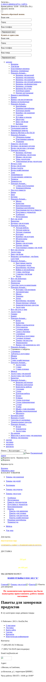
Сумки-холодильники (25, 186)
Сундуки (19, 115)
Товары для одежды (14, 489)
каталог (9, 62)
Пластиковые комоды (25, 139)
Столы (18, 391)
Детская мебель (22, 228)
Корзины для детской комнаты (28, 82)
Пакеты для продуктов (18, 515)
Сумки (18, 367)
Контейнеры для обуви (25, 267)
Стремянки (20, 334)
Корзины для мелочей (25, 75)
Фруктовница (13, 500)
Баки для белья (22, 122)
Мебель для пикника (19, 438)
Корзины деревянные (20, 71)
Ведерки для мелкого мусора (23, 146)
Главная (4, 584)
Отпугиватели (22, 327)
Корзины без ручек (24, 88)
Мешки (14, 356)
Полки (18, 396)
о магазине (7, 4)
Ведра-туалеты (17, 168)
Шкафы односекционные (26, 411)
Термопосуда (16, 181)
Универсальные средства (21, 422)
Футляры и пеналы (24, 117)
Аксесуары (20, 307)
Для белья (15, 66)
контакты (10, 446)
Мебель (14, 371)
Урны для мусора (23, 159)
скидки (9, 440)
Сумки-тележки (22, 369)
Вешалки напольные (24, 385)
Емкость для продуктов (17, 502)
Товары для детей (13, 481)
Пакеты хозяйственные (19, 518)
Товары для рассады (24, 340)
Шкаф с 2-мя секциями (25, 409)
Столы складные (23, 400)
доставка (9, 442)
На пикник (15, 433)
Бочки (18, 320)
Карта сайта (11, 630)
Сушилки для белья (24, 274)
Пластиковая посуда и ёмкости (28, 210)
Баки (13, 194)
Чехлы (18, 276)
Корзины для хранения (25, 80)
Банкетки (15, 378)
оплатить (9, 444)
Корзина (4, 468)
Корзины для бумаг (24, 153)
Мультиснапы (21, 239)
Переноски (15, 283)
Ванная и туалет (17, 418)
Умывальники (21, 343)
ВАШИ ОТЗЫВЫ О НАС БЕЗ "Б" (23, 578)
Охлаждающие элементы (21, 177)
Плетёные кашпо (23, 91)
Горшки (14, 314)
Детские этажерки (23, 232)
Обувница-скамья (23, 137)
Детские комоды (22, 230)
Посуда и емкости (18, 190)
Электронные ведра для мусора (29, 161)
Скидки (9, 632)
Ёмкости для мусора (19, 144)
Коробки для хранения (25, 113)
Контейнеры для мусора (26, 155)
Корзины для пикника (25, 77)
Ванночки (15, 221)
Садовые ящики (22, 329)
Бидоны (14, 197)
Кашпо (14, 316)
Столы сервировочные (25, 402)
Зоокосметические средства (27, 305)
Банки (13, 192)
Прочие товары (22, 245)
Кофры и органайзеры (25, 270)
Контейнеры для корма (25, 301)
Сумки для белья (23, 272)
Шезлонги (20, 413)
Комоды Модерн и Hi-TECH (23, 133)
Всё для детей (16, 219)
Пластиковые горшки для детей (29, 248)
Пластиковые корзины (20, 69)
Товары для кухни (13, 494)
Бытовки (19, 124)
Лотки (18, 298)
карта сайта (20, 4)
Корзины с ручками (24, 86)
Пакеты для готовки (17, 513)
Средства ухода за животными (23, 285)
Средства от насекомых (20, 420)
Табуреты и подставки (25, 336)
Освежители (21, 429)
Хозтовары (10, 485)
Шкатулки (20, 119)
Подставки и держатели (26, 212)
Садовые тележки (23, 338)
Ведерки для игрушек (20, 223)
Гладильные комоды (19, 128)
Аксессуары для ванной (21, 373)
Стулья (18, 404)
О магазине (10, 625)
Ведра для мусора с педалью (22, 148)
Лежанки (19, 296)
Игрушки (20, 234)
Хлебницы (20, 214)
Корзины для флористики (26, 84)
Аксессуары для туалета (21, 376)
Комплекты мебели (24, 387)
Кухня (18, 427)
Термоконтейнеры (23, 188)
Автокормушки (22, 292)
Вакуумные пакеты (24, 263)
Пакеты (14, 358)
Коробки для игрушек (25, 236)
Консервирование (23, 206)
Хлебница (11, 498)
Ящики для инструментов (22, 99)
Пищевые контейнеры (25, 108)
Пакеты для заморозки (18, 511)
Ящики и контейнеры (20, 95)
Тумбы (18, 407)
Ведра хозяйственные (20, 170)
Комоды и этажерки (19, 126)
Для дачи (9, 530)
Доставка (10, 628)
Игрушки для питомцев (26, 290)
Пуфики (19, 398)
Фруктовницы (22, 217)
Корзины (14, 64)
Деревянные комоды (19, 130)
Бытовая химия (17, 415)
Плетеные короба (23, 111)
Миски (18, 201)
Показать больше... (18, 73)
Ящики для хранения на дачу (28, 345)
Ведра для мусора (18, 166)
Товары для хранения (15, 477)
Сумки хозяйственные (20, 360)
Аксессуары (16, 252)
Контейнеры (21, 106)
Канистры (20, 203)
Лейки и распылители (25, 325)
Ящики (14, 97)
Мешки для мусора (24, 157)
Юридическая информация (17, 636)
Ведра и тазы (16, 164)
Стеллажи (20, 389)
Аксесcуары (16, 281)
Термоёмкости (17, 175)
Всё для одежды (17, 250)
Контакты (10, 634)
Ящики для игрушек (24, 243)
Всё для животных (18, 278)
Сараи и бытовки (23, 332)
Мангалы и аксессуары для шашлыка (26, 435)
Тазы (13, 172)
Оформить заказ (7, 470)
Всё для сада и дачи (19, 309)
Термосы (14, 179)
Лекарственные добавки (26, 303)
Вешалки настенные (24, 382)
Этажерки (20, 141)
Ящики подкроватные (20, 102)
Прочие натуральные (24, 93)
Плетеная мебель (23, 393)
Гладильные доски (23, 265)
